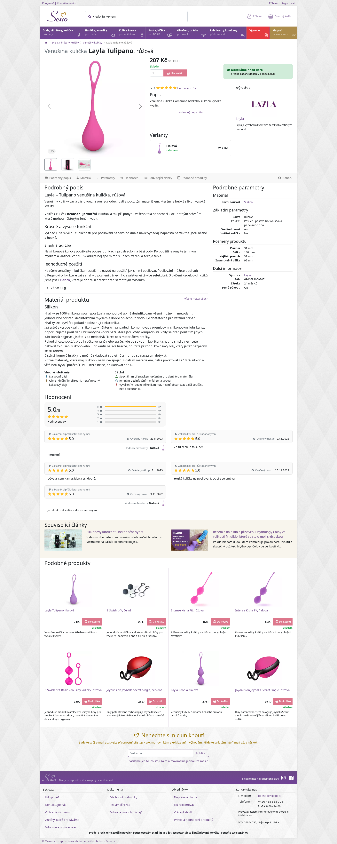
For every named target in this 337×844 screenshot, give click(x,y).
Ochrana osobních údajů (126, 812)
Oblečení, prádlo (187, 32)
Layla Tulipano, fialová (59, 610)
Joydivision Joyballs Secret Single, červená (134, 690)
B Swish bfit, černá (118, 610)
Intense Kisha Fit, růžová (187, 610)
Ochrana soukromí (57, 812)
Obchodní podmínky (123, 797)
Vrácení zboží (183, 812)
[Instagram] (283, 778)
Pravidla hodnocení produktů (193, 820)
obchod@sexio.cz (269, 796)
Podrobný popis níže (190, 112)
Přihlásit (273, 3)
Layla (240, 118)
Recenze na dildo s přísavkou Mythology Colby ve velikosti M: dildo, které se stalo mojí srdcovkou (249, 534)
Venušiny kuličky (92, 42)
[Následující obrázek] (140, 106)
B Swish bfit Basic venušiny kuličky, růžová (73, 690)
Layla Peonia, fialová (184, 690)
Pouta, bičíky (156, 32)
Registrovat (288, 3)
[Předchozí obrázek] (49, 106)
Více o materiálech (196, 298)
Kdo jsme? (48, 3)
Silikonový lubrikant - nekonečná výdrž (115, 532)
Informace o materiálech (61, 827)
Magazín (280, 32)
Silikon (248, 202)
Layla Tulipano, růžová (119, 42)
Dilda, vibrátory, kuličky (58, 32)
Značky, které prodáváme (62, 820)
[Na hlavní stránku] (46, 42)
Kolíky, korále (127, 32)
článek (65, 280)
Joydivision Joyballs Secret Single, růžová (262, 690)
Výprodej (255, 30)
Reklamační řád (120, 805)
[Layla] (264, 104)
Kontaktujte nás (66, 3)
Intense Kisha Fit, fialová (251, 610)
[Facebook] (291, 778)
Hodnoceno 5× (186, 88)
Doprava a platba (185, 797)
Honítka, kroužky (96, 32)
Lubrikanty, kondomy (223, 32)
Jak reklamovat (184, 805)
